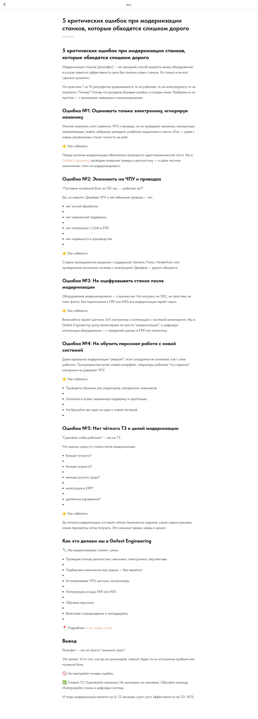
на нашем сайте (100, 628)
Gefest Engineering (76, 160)
